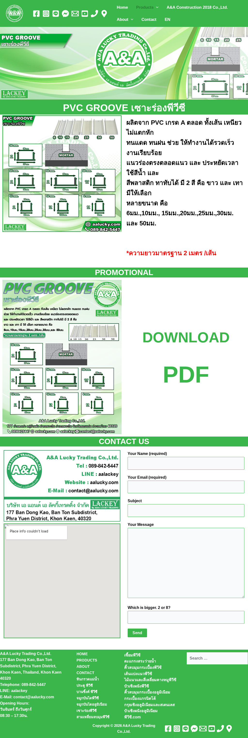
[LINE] (55, 13)
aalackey (19, 691)
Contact (148, 19)
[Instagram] (46, 13)
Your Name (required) (147, 454)
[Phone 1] (94, 13)
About (122, 19)
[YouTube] (84, 13)
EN (167, 19)
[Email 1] (75, 13)
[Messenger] (65, 13)
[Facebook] (36, 13)
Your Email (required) (147, 477)
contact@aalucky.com (33, 697)
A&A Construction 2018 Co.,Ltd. (197, 7)
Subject (135, 501)
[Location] (104, 13)
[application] (156, 7)
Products (145, 7)
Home (122, 7)
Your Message (141, 525)
